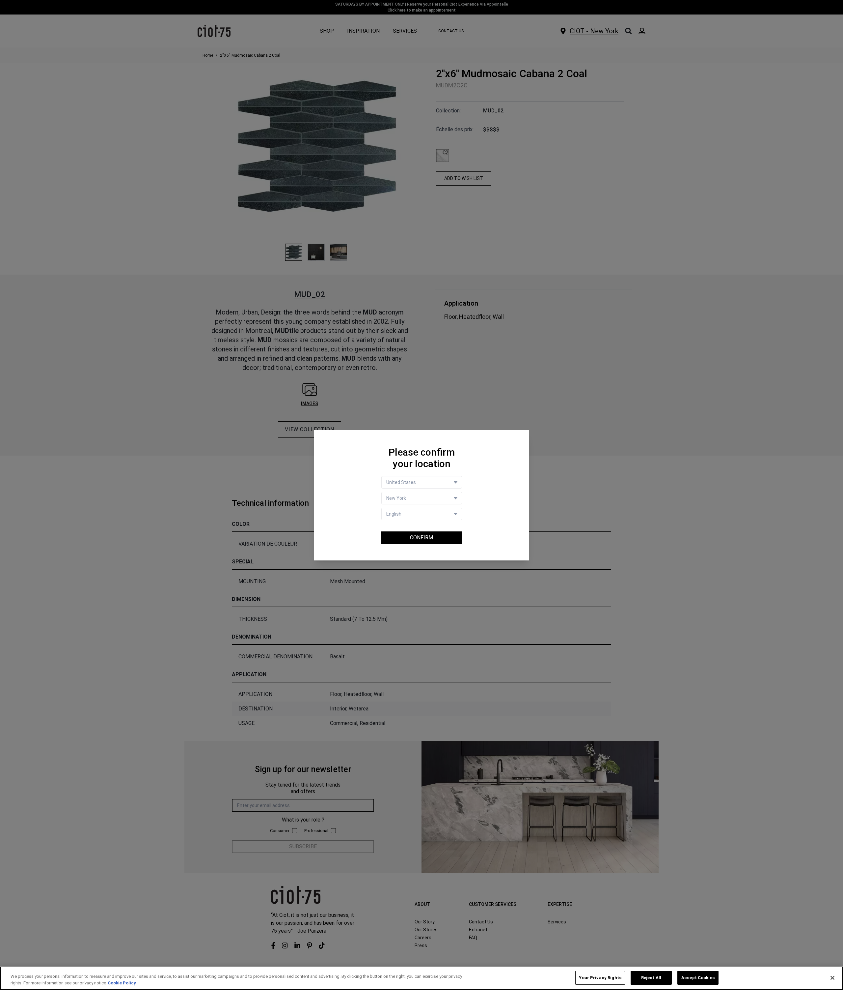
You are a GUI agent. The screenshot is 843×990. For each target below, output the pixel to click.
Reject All (651, 977)
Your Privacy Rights (600, 977)
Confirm (421, 537)
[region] (421, 978)
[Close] (832, 978)
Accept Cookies (698, 977)
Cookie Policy (122, 982)
